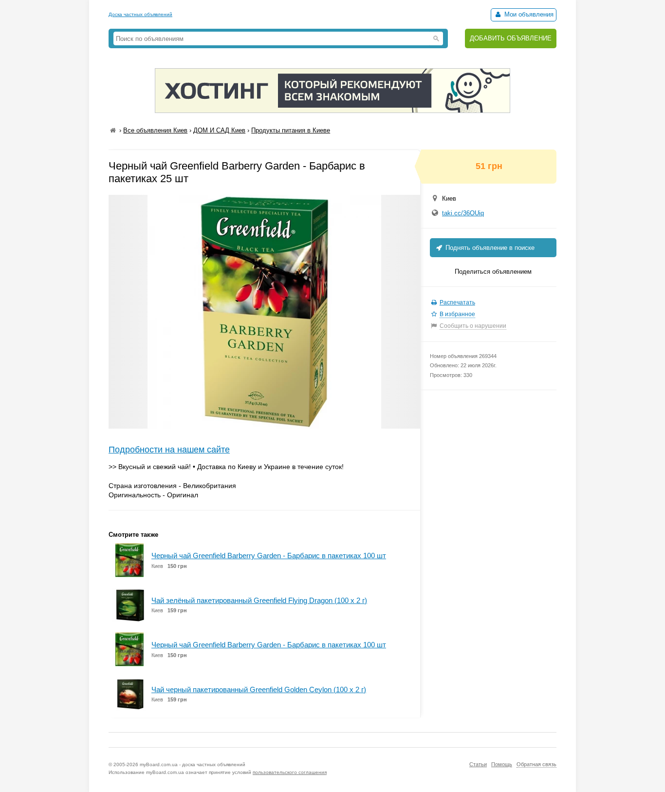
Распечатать (457, 302)
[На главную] (113, 130)
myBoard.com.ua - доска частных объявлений (192, 764)
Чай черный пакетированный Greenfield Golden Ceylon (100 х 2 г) (258, 689)
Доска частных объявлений (140, 14)
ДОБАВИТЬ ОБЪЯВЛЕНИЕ (511, 38)
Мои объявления (528, 14)
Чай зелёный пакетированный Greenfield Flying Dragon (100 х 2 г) (259, 600)
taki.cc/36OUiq (463, 213)
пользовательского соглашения (290, 772)
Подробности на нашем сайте (169, 449)
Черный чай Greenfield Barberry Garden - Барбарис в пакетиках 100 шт (268, 555)
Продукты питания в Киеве (290, 130)
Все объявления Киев (155, 130)
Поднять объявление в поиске (489, 247)
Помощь (501, 764)
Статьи (478, 764)
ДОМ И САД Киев (219, 130)
